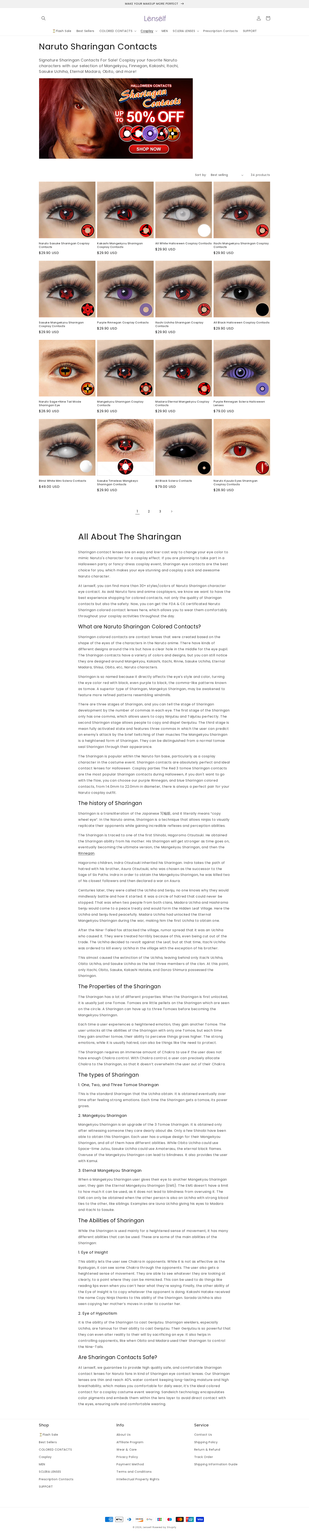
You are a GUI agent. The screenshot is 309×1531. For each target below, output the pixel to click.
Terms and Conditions (134, 1472)
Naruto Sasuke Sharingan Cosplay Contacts (64, 245)
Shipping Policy (206, 1442)
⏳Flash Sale (48, 1435)
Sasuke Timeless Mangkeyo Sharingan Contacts (117, 482)
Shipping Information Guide (216, 1464)
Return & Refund (207, 1449)
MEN (42, 1464)
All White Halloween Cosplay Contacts (183, 243)
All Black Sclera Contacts (173, 481)
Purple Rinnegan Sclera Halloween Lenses (239, 403)
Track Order (203, 1457)
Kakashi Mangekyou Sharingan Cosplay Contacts (120, 245)
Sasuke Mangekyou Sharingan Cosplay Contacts (61, 324)
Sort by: (201, 175)
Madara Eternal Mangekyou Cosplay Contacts (182, 403)
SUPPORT (46, 1486)
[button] (43, 18)
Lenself (147, 1527)
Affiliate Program (129, 1442)
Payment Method (130, 1464)
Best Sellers (48, 1442)
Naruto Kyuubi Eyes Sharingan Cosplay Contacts (236, 482)
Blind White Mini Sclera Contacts (62, 481)
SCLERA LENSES (50, 1472)
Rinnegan (86, 853)
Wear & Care (126, 1449)
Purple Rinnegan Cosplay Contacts (123, 323)
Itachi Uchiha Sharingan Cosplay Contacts (179, 324)
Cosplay (45, 1457)
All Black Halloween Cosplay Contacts (242, 323)
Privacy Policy (127, 1457)
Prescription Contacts (56, 1479)
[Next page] (171, 511)
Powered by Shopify (164, 1527)
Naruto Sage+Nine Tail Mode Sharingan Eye (60, 403)
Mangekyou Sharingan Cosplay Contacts (120, 403)
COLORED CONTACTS (55, 1449)
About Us (123, 1435)
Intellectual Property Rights (137, 1479)
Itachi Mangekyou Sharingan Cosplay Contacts (241, 245)
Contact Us (203, 1435)
